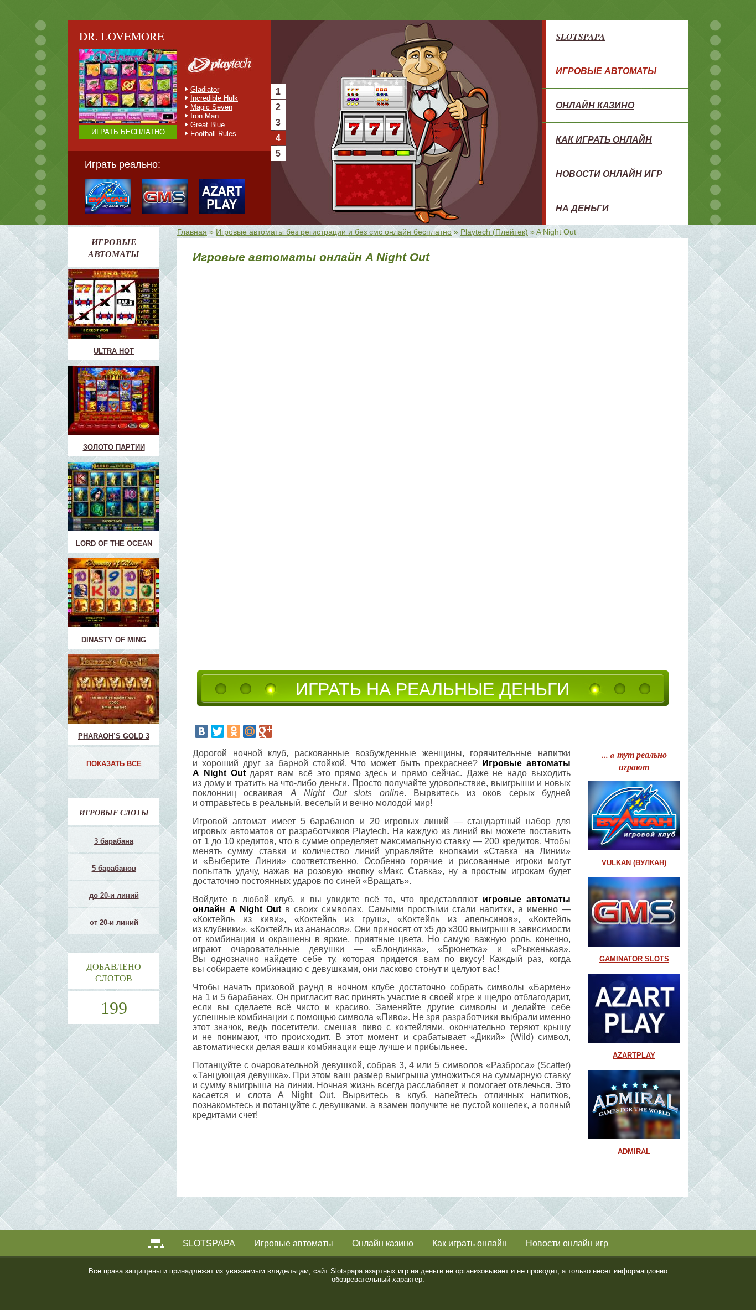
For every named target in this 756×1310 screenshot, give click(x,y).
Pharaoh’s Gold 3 (113, 736)
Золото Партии (114, 447)
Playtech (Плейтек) (494, 231)
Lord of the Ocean (114, 543)
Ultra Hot (114, 351)
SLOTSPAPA (580, 36)
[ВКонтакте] (201, 731)
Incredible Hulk (214, 98)
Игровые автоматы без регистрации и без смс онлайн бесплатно (334, 231)
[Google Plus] (265, 731)
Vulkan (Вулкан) (634, 863)
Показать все (114, 764)
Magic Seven (211, 107)
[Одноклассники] (233, 731)
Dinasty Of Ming (113, 640)
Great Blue (207, 125)
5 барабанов (114, 868)
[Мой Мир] (249, 731)
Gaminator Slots (634, 959)
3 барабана (113, 841)
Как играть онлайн (604, 139)
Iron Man (204, 116)
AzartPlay (634, 1055)
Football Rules (213, 133)
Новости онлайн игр (609, 174)
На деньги (582, 208)
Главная (192, 231)
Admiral (634, 1151)
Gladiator (204, 89)
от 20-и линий (114, 922)
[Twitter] (217, 731)
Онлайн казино (595, 105)
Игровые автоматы (606, 71)
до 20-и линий (114, 895)
